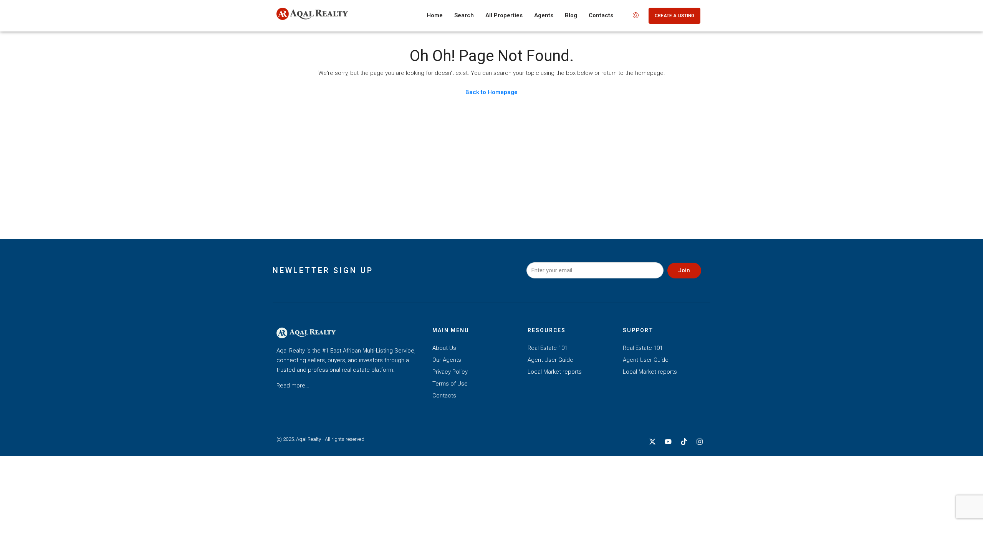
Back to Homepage (491, 92)
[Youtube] (668, 442)
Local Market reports (555, 371)
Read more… (292, 385)
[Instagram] (700, 442)
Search (464, 15)
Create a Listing (674, 15)
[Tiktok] (684, 442)
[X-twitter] (652, 442)
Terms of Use (450, 383)
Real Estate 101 (548, 347)
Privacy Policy (450, 371)
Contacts (601, 15)
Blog (571, 15)
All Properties (504, 15)
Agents (543, 15)
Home (435, 15)
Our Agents (446, 359)
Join (684, 270)
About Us (444, 347)
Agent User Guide (550, 359)
